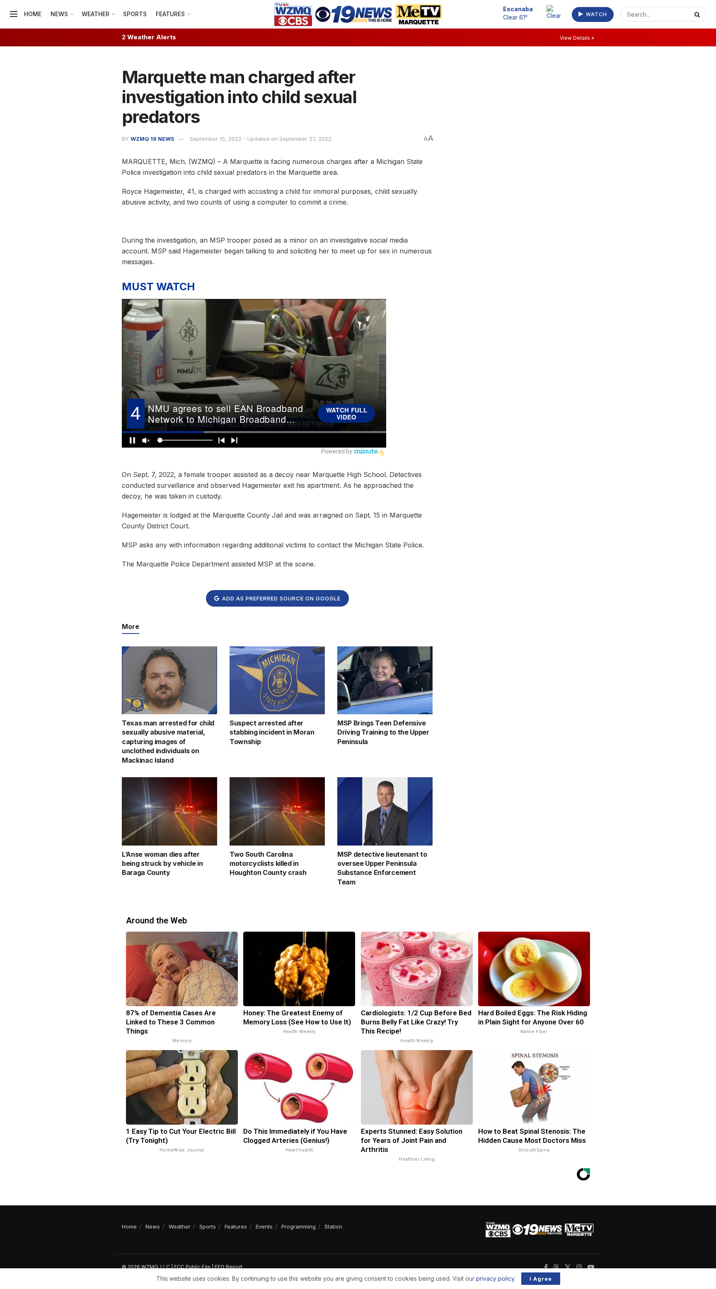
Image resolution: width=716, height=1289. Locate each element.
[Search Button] (698, 14)
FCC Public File (192, 1267)
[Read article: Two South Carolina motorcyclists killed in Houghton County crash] (277, 811)
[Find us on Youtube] (591, 1267)
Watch (595, 14)
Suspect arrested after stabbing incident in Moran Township (272, 732)
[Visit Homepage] (358, 14)
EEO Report (228, 1267)
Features (170, 13)
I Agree (541, 1278)
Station (333, 1226)
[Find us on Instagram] (579, 1267)
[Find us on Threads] (556, 1267)
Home (32, 13)
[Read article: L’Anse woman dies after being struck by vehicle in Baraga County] (169, 811)
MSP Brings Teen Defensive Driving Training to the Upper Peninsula (383, 732)
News (59, 13)
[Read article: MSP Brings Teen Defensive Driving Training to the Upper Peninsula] (385, 680)
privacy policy (495, 1278)
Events (264, 1226)
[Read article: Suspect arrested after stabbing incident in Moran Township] (277, 680)
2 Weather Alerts (149, 37)
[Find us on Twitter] (567, 1267)
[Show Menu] (13, 14)
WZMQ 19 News (152, 138)
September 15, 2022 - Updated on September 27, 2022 (260, 138)
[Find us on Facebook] (546, 1267)
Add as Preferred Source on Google (280, 598)
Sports (135, 13)
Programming (298, 1226)
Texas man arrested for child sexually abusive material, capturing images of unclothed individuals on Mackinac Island (168, 741)
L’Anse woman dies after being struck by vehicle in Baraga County (162, 863)
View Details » (577, 38)
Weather (95, 13)
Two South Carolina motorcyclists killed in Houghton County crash (268, 863)
